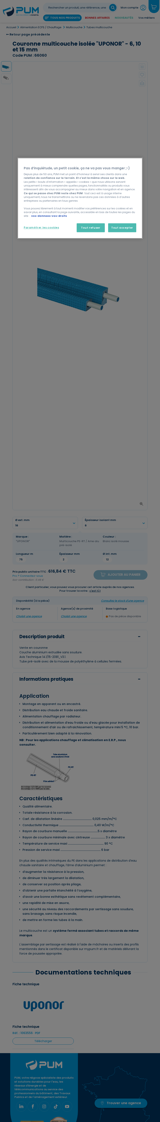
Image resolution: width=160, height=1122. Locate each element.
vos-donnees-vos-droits (49, 216)
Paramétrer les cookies (41, 227)
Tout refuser (90, 227)
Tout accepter (122, 227)
